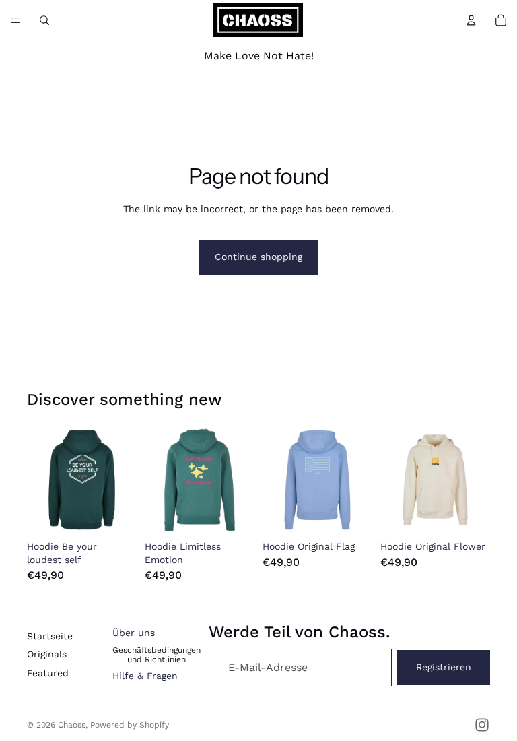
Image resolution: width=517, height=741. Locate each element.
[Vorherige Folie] (42, 480)
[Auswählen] (116, 514)
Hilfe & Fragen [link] (145, 675)
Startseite (50, 636)
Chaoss (71, 725)
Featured (48, 673)
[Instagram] (482, 725)
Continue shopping (258, 256)
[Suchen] (44, 20)
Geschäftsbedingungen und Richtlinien (156, 654)
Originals (47, 654)
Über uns (133, 632)
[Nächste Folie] (122, 480)
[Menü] (15, 20)
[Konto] (471, 20)
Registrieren (443, 667)
